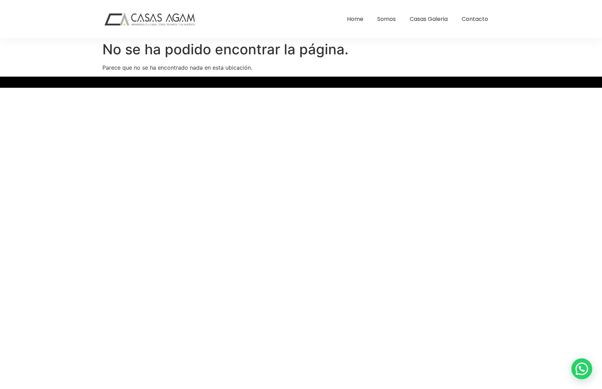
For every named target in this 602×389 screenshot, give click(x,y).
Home (355, 19)
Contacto (475, 19)
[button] (581, 368)
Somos (386, 19)
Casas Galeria (429, 19)
